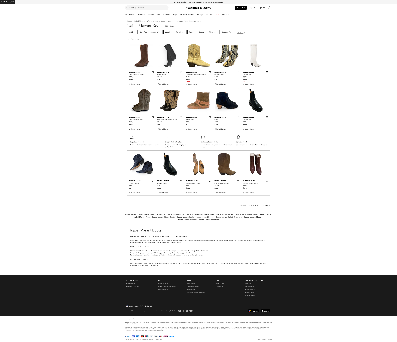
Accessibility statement (133, 311)
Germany (151, 339)
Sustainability (249, 287)
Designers (141, 14)
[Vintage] (204, 14)
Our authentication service (167, 287)
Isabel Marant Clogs (252, 217)
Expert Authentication (173, 142)
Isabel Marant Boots (185, 217)
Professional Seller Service (196, 293)
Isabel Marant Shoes (205, 217)
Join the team (249, 293)
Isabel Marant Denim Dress (258, 214)
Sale (217, 14)
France (127, 339)
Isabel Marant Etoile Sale (154, 214)
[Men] (162, 14)
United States (144, 339)
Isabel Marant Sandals (187, 219)
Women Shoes (152, 21)
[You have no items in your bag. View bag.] (269, 7)
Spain (157, 339)
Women (151, 14)
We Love (209, 14)
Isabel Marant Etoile (133, 214)
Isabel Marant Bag (194, 214)
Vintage (200, 14)
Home (129, 21)
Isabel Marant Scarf (176, 214)
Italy (161, 339)
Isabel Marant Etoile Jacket (233, 214)
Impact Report (250, 290)
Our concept (130, 284)
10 (263, 205)
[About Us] (230, 14)
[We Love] (214, 14)
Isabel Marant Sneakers (209, 219)
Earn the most (241, 142)
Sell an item (241, 8)
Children (166, 14)
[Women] (155, 14)
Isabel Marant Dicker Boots (163, 217)
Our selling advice (193, 287)
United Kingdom (134, 339)
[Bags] (178, 14)
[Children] (171, 14)
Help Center (220, 284)
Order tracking (163, 284)
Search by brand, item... (137, 8)
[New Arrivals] (136, 14)
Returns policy (163, 290)
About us (248, 284)
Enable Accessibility (7, 2)
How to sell (191, 284)
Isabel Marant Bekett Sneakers (229, 217)
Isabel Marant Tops (142, 217)
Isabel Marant (139, 21)
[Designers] (146, 14)
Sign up (262, 8)
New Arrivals (129, 14)
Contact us (220, 287)
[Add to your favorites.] (153, 72)
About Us (225, 14)
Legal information (148, 311)
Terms (157, 311)
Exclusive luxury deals (209, 142)
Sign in (252, 8)
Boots (163, 21)
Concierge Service (132, 287)
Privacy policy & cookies (169, 311)
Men (158, 14)
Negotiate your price (137, 142)
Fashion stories (250, 296)
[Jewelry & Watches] (195, 14)
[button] (269, 7)
